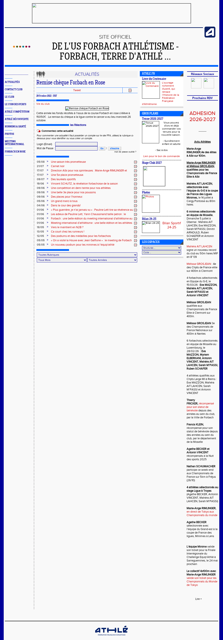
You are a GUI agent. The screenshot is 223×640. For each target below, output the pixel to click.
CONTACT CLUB (13, 89)
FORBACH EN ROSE (15, 151)
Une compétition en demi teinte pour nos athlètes (81, 188)
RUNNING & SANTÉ (15, 126)
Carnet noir (57, 166)
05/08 (41, 162)
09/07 (40, 179)
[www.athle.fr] (209, 36)
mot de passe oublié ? (125, 152)
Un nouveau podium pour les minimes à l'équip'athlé (82, 244)
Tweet (77, 90)
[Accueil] (21, 46)
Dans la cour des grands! (66, 205)
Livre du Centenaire (154, 79)
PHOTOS (9, 134)
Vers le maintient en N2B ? (67, 227)
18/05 (40, 227)
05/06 (41, 201)
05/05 (41, 240)
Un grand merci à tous (64, 201)
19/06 (40, 183)
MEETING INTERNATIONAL (14, 143)
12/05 (40, 236)
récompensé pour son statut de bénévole (200, 407)
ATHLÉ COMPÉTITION (17, 111)
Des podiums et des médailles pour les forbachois (81, 236)
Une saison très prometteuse (68, 162)
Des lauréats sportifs (63, 179)
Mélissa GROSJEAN (199, 264)
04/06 (41, 205)
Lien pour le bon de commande (161, 156)
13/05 (40, 231)
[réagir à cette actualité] (135, 162)
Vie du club (43, 103)
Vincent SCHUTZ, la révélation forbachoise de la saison (84, 183)
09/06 (41, 188)
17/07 (40, 170)
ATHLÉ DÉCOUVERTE (17, 119)
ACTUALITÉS (12, 82)
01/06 (40, 210)
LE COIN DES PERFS (15, 104)
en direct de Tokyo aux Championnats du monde (202, 513)
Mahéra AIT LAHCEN (199, 246)
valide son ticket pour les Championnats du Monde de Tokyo (202, 581)
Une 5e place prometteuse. (67, 175)
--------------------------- (16, 74)
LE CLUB (9, 97)
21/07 (40, 166)
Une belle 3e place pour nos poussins (73, 192)
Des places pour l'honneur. (67, 197)
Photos (146, 192)
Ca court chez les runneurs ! (67, 231)
